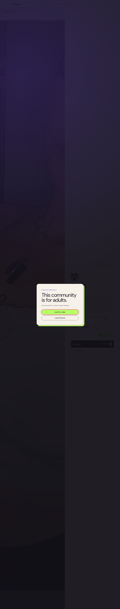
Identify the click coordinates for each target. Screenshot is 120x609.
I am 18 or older (60, 312)
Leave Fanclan (60, 318)
